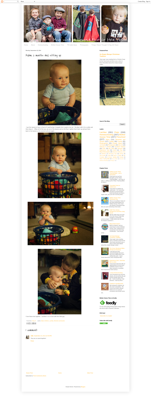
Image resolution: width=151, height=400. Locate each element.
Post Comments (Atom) (39, 376)
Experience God (104, 150)
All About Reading (104, 160)
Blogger (83, 387)
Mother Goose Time (57, 45)
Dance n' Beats (117, 155)
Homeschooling (43, 45)
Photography (84, 45)
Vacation (122, 158)
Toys (121, 150)
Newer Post (29, 373)
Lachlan (51, 320)
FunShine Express (120, 146)
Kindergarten (104, 143)
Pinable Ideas (117, 143)
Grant (114, 150)
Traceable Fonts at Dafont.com (115, 186)
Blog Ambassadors (105, 152)
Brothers (47, 320)
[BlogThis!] (29, 323)
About (33, 45)
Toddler (111, 141)
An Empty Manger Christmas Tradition (115, 236)
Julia (32, 336)
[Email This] (27, 323)
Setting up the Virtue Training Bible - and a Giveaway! (116, 173)
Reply (32, 341)
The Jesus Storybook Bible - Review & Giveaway (117, 249)
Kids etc (120, 145)
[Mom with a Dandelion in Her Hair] (104, 323)
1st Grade (102, 145)
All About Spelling (111, 157)
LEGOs (121, 153)
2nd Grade (102, 155)
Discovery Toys (113, 153)
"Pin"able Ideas (72, 45)
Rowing (121, 157)
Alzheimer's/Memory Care (118, 151)
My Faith (111, 148)
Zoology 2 (112, 160)
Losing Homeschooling (116, 273)
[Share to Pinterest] (35, 323)
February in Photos (105, 146)
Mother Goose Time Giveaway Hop (115, 198)
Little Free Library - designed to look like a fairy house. (117, 211)
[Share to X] (31, 323)
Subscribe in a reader (106, 316)
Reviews (120, 148)
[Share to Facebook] (33, 323)
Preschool (120, 137)
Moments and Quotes (59, 320)
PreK (104, 148)
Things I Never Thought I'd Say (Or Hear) (104, 45)
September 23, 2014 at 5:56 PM (43, 336)
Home (26, 45)
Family (120, 141)
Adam (42, 320)
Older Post (90, 373)
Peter (116, 132)
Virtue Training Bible (105, 158)
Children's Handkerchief (116, 283)
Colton (109, 155)
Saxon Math (115, 158)
